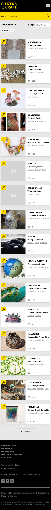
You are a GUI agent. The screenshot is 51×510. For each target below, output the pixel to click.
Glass (29, 413)
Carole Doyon (33, 285)
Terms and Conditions (10, 465)
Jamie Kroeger (34, 139)
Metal (47, 145)
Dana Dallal (33, 310)
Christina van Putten (37, 261)
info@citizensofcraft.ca (30, 474)
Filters (3, 16)
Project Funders (8, 468)
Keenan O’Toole (34, 188)
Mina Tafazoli (33, 115)
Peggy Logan (33, 407)
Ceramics (30, 48)
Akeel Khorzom (34, 383)
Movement (7, 449)
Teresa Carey (33, 358)
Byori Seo (31, 164)
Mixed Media (39, 48)
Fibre (29, 97)
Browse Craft (9, 446)
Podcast (6, 457)
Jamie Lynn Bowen (35, 91)
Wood (47, 389)
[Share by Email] (12, 481)
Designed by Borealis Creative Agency (18, 493)
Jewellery (30, 121)
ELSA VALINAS (33, 334)
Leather (42, 145)
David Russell (33, 237)
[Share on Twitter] (7, 481)
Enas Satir (32, 66)
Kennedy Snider (34, 212)
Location (14, 16)
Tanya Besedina (34, 42)
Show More (26, 431)
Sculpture (7, 30)
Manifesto (7, 452)
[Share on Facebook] (3, 481)
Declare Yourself (12, 454)
